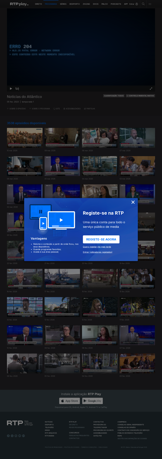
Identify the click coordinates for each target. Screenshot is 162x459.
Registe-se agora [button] (101, 239)
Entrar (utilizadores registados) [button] (97, 252)
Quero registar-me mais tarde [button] (97, 247)
